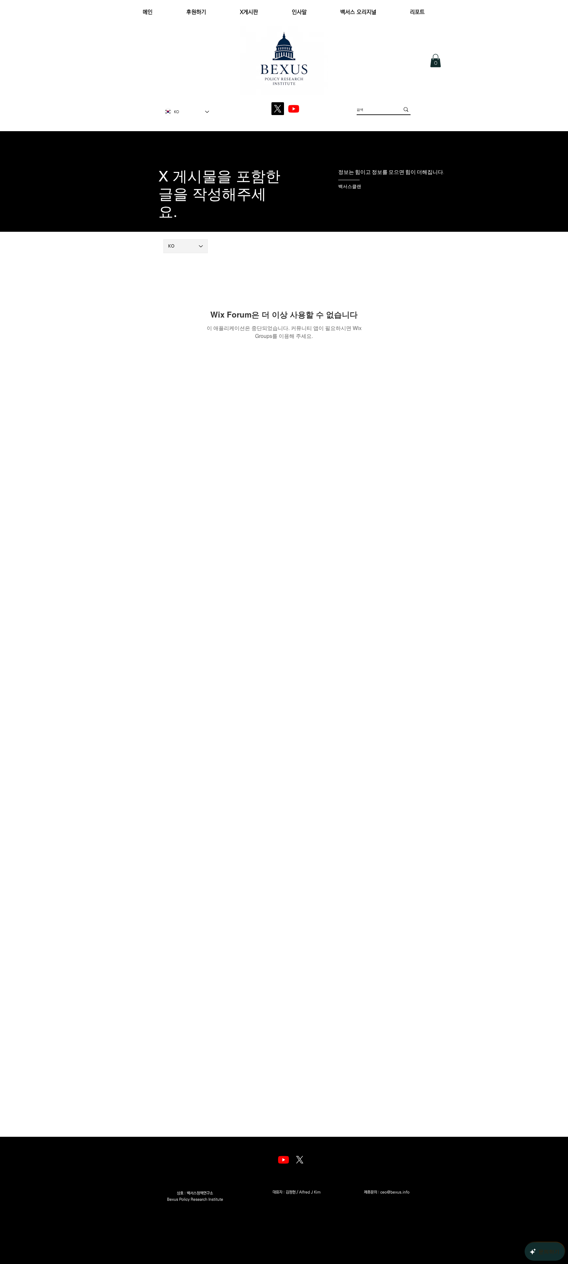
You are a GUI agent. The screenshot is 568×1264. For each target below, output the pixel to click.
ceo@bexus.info (395, 1192)
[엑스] (299, 1159)
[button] (435, 60)
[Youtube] (283, 1159)
